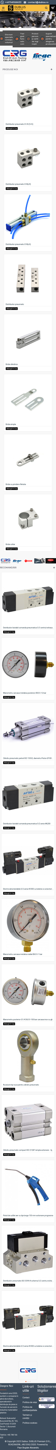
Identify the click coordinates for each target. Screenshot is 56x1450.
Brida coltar (10, 544)
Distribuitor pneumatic (15, 304)
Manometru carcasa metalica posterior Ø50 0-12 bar (24, 693)
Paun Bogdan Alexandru (28, 1447)
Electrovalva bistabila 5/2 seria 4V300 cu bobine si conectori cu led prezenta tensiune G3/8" (28, 889)
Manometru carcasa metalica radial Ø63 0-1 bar (22, 954)
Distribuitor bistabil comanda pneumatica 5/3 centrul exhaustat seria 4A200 (28, 628)
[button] (25, 1381)
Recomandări (8, 567)
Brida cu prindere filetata (16, 484)
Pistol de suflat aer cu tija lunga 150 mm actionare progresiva (28, 1215)
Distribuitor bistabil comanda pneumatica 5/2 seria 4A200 (26, 824)
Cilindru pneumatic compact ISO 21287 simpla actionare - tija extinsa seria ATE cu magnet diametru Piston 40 (28, 1150)
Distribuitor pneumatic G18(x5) (18, 244)
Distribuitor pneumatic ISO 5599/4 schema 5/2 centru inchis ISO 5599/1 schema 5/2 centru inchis (28, 1281)
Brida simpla (11, 424)
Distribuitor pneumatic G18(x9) (18, 184)
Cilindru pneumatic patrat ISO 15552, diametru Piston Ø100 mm (28, 758)
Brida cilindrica (12, 364)
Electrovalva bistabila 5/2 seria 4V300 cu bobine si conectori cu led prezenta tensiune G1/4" (28, 1346)
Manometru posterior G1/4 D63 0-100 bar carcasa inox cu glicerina (28, 1019)
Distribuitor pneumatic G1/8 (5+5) (19, 124)
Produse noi (10, 69)
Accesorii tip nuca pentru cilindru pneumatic (21, 1085)
